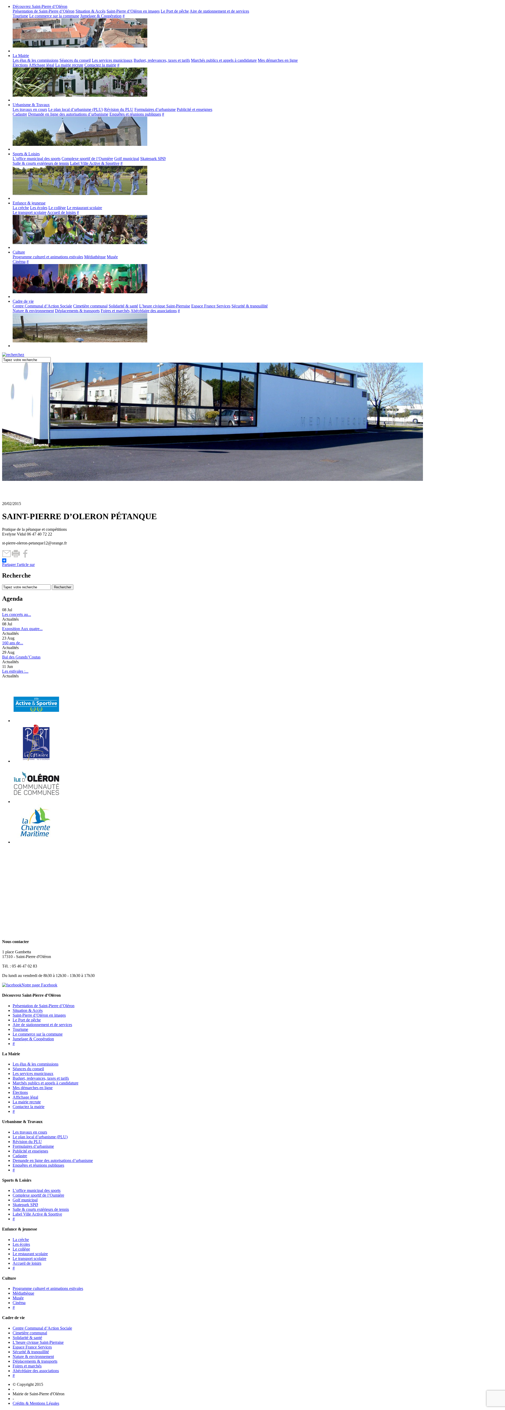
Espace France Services (210, 306)
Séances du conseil (75, 60)
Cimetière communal (90, 306)
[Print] (16, 556)
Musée (112, 257)
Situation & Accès (90, 11)
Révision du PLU (118, 109)
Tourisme (20, 16)
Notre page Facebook (39, 985)
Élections (20, 65)
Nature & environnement (33, 310)
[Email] (6, 556)
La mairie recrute (69, 65)
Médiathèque (95, 257)
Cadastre (20, 114)
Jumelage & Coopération (101, 16)
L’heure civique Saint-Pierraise (164, 306)
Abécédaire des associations (153, 310)
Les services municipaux (112, 60)
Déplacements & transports (77, 310)
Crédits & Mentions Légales (36, 1403)
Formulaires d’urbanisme (155, 109)
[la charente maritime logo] (36, 842)
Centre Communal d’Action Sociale (42, 306)
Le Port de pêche (175, 11)
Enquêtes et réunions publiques (135, 114)
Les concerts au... (16, 614)
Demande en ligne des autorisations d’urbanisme (68, 114)
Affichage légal (41, 65)
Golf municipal (126, 158)
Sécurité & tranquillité (249, 306)
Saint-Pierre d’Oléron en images (133, 11)
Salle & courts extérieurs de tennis (41, 163)
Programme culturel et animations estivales (48, 257)
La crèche (21, 207)
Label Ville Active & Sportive (94, 163)
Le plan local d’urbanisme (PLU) (75, 109)
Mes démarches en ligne (278, 60)
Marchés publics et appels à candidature (224, 60)
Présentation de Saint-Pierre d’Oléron (43, 11)
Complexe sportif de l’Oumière (87, 158)
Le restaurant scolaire (84, 207)
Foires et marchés (115, 310)
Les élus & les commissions (35, 60)
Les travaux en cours (30, 109)
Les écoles (38, 207)
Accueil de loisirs (61, 212)
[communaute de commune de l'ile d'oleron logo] (36, 801)
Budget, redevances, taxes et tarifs (162, 60)
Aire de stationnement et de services (219, 11)
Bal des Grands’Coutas (21, 657)
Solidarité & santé (123, 306)
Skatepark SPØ (153, 158)
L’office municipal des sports (36, 158)
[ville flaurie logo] (36, 761)
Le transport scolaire (29, 212)
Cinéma (19, 261)
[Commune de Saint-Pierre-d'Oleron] (35, 499)
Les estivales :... (15, 671)
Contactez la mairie (100, 65)
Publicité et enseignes (194, 109)
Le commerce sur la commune (54, 16)
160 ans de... (12, 643)
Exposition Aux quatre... (22, 628)
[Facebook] (25, 556)
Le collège (57, 207)
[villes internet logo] (36, 720)
